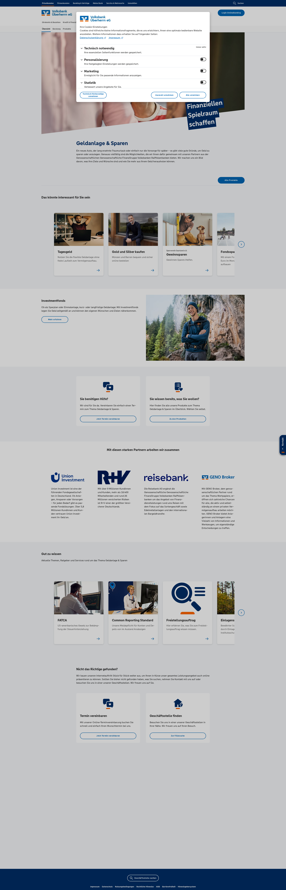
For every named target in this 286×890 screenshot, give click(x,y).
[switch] (203, 59)
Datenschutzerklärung (92, 37)
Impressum (114, 37)
